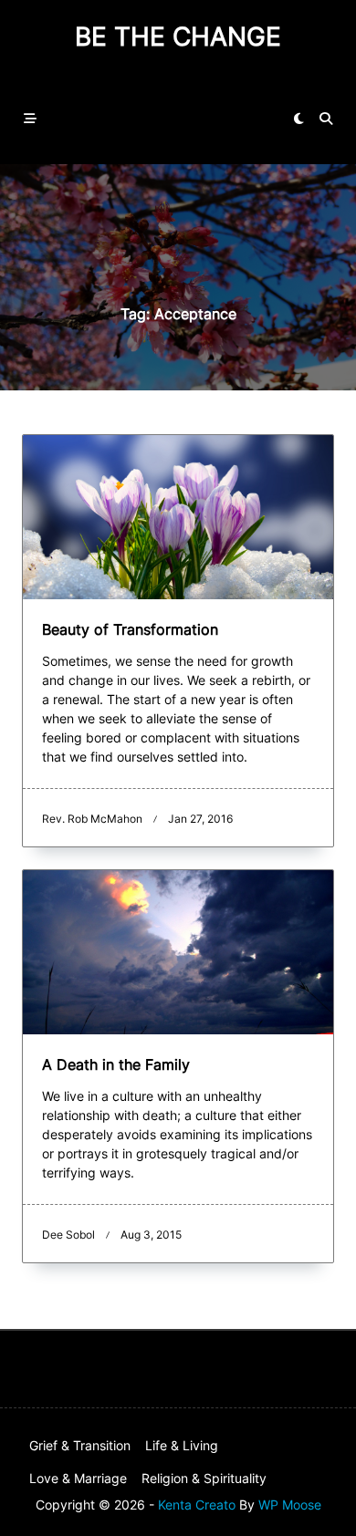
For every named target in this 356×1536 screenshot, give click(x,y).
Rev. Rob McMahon (92, 818)
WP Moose (289, 1505)
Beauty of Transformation (130, 629)
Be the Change (178, 36)
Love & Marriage (78, 1478)
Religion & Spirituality (204, 1478)
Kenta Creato (197, 1505)
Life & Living (181, 1445)
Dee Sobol (68, 1234)
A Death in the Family (116, 1064)
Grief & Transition (80, 1445)
